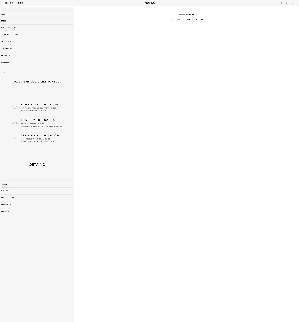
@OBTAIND (5, 62)
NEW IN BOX (5, 211)
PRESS (3, 21)
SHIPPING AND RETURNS (9, 28)
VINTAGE (4, 184)
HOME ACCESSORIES (8, 198)
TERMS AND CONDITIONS (10, 35)
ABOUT (3, 14)
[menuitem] (6, 3)
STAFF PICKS (5, 191)
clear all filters (197, 19)
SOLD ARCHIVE (6, 48)
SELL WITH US (6, 41)
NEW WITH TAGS (6, 205)
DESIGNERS (5, 55)
